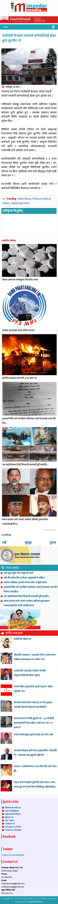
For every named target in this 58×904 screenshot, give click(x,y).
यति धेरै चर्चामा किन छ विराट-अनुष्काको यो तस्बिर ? (24, 578)
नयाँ (4, 542)
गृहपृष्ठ (28, 542)
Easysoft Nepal (35, 902)
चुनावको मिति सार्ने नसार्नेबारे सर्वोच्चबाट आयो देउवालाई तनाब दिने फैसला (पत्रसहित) (30, 589)
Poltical (36, 198)
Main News (24, 198)
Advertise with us (13, 807)
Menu (5, 27)
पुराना (53, 542)
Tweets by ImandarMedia (12, 855)
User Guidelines (12, 811)
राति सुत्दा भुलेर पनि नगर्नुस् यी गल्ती (18, 573)
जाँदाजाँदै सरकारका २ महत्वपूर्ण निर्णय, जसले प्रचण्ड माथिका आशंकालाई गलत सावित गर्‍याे (35, 657)
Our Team (9, 820)
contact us (10, 823)
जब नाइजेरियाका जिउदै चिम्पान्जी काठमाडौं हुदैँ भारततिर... (27, 596)
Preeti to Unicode (13, 830)
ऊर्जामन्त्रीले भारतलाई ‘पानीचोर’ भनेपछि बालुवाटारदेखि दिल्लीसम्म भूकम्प (30, 673)
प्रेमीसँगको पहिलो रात (22, 639)
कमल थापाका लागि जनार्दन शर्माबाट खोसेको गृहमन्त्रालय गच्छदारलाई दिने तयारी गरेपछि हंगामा (27, 603)
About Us (9, 817)
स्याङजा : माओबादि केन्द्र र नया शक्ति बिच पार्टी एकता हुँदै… (35, 769)
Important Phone (13, 814)
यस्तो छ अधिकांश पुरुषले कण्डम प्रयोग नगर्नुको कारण (25, 582)
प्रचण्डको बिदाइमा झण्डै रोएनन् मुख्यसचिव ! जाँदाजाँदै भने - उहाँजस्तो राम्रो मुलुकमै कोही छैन (35, 753)
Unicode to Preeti (13, 827)
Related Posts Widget (50, 530)
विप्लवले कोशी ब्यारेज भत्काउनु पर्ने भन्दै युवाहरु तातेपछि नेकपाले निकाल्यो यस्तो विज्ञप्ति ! (33, 705)
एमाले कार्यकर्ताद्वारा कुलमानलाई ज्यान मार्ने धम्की (33, 735)
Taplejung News (20, 203)
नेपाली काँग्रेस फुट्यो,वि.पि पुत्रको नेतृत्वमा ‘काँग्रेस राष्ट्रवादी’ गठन (33, 689)
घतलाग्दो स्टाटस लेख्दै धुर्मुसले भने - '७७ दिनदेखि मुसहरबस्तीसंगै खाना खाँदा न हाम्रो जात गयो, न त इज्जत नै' (34, 723)
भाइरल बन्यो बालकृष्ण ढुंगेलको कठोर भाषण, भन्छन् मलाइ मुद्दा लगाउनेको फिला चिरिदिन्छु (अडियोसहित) (35, 784)
